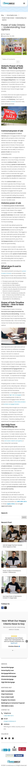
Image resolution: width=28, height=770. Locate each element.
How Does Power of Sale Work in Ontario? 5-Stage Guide (12, 597)
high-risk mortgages (15, 395)
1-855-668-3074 (9, 716)
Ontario (13, 101)
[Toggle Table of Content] (17, 61)
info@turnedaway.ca (10, 721)
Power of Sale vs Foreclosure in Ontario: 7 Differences (12, 571)
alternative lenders (19, 402)
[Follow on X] (5, 608)
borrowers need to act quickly (13, 441)
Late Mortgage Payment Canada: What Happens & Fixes (12, 546)
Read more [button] (14, 643)
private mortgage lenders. (11, 404)
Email (6, 719)
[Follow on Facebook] (2, 608)
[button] (1, 641)
